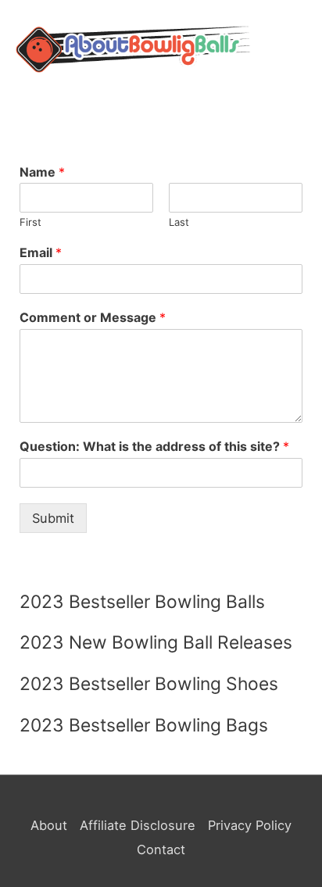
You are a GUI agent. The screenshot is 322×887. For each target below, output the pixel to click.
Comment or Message (93, 317)
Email (41, 252)
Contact (161, 849)
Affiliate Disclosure (137, 825)
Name (42, 172)
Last (179, 222)
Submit (53, 518)
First (30, 222)
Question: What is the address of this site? (154, 446)
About (48, 825)
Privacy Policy (250, 825)
